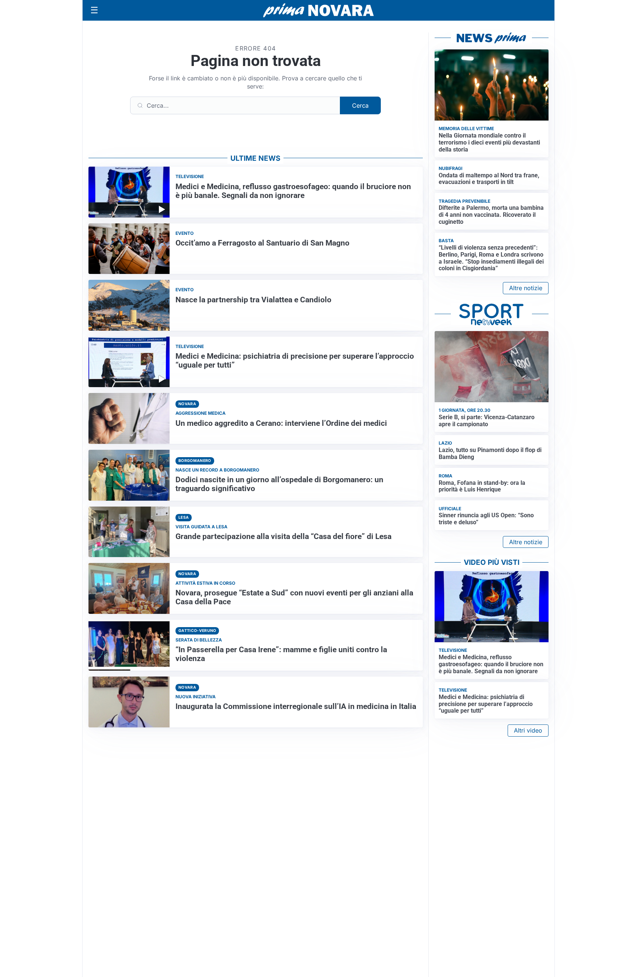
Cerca (360, 105)
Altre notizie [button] (525, 288)
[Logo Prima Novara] (318, 10)
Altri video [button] (528, 730)
